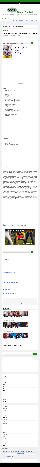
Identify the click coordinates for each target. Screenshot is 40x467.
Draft (4, 30)
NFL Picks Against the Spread (24, 20)
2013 (4, 436)
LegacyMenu (4, 18)
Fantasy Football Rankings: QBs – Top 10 (12, 345)
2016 (4, 430)
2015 (4, 432)
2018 (4, 425)
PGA (4, 395)
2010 (4, 443)
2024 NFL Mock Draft (7, 263)
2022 (4, 417)
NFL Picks (5, 289)
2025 (4, 410)
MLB (4, 386)
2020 (4, 421)
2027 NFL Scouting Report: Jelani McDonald (13, 316)
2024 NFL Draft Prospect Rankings (10, 268)
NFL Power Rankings (7, 293)
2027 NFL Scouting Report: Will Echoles (12, 338)
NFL (7, 30)
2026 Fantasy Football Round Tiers (26, 1)
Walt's (17, 263)
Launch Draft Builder (20, 453)
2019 (4, 423)
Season (4, 399)
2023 (4, 415)
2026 (4, 408)
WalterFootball (25, 12)
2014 (4, 434)
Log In (20, 3)
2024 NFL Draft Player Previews (9, 272)
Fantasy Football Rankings (9, 282)
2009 (4, 445)
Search (35, 353)
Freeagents (5, 382)
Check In (8, 18)
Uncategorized (5, 401)
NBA (4, 388)
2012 (4, 438)
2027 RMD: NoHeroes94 (7, 456)
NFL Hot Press (5, 392)
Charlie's (14, 263)
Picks (4, 397)
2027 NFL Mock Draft (14, 20)
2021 (4, 419)
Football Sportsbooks (34, 20)
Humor (4, 384)
